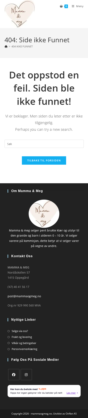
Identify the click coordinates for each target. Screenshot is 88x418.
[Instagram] (26, 374)
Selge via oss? (20, 331)
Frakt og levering (22, 337)
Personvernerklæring (24, 349)
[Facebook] (13, 374)
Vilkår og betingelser (24, 343)
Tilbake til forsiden (44, 160)
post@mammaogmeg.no (24, 296)
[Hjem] (6, 46)
